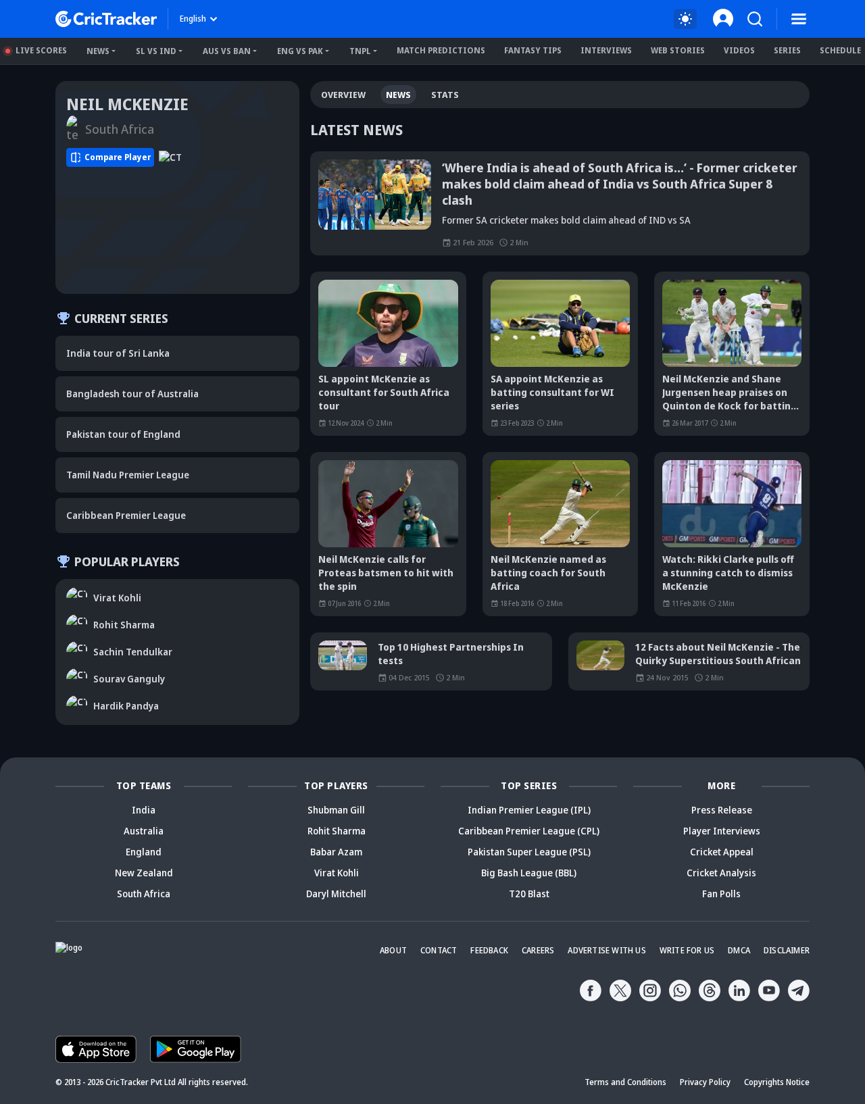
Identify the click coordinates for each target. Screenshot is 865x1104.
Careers (538, 950)
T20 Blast (529, 893)
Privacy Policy (705, 1082)
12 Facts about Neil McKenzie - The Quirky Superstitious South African (718, 654)
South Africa (143, 893)
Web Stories (678, 50)
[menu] (799, 19)
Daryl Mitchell (336, 893)
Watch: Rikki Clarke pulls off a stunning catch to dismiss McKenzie (728, 573)
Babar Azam (336, 851)
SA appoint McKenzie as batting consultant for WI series (552, 392)
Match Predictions (441, 50)
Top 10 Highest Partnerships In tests (451, 654)
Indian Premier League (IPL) (529, 809)
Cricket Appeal (721, 851)
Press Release (721, 809)
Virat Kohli (336, 872)
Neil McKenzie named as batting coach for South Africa (548, 573)
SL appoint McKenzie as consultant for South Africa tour (383, 392)
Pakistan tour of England (123, 434)
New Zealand (144, 872)
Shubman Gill (336, 809)
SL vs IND (156, 51)
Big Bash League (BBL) (528, 872)
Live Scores (41, 50)
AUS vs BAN (227, 51)
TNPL (360, 51)
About (393, 950)
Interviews (606, 50)
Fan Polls (721, 893)
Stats (445, 95)
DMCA (739, 950)
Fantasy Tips (533, 50)
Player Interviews (721, 830)
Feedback (489, 950)
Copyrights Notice (777, 1082)
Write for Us (687, 950)
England (144, 851)
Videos (739, 50)
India (143, 809)
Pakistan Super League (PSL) (529, 851)
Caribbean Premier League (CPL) (528, 830)
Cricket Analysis (721, 872)
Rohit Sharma (336, 830)
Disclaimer (787, 950)
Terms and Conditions (625, 1082)
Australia (144, 830)
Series (787, 50)
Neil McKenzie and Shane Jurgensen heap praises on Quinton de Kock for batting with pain (729, 392)
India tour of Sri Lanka (118, 353)
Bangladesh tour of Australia (132, 393)
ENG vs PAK (300, 51)
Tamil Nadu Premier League (127, 474)
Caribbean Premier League (126, 515)
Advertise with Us (606, 950)
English (193, 18)
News (97, 51)
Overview (343, 95)
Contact (438, 950)
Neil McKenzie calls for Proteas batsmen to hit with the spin (385, 573)
